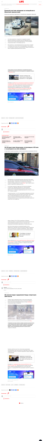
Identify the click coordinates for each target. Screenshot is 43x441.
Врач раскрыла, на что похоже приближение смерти (7, 416)
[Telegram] (14, 123)
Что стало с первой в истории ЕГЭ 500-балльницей (18, 141)
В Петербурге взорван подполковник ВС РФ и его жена (17, 137)
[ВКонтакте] (16, 123)
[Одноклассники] (18, 123)
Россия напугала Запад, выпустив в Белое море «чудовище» (28, 141)
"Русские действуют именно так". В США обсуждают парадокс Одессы (6, 420)
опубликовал (29, 301)
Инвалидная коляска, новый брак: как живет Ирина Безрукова (6, 137)
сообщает (24, 182)
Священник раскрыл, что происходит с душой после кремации (6, 141)
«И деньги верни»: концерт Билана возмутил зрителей (29, 420)
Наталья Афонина (11, 381)
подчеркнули (11, 72)
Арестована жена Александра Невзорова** (29, 137)
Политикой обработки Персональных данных (22, 4)
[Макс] (12, 123)
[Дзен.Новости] (10, 123)
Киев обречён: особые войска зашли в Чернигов (18, 416)
